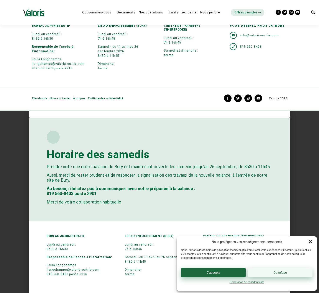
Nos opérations (151, 12)
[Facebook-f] (278, 12)
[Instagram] (291, 12)
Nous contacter (60, 98)
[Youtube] (297, 12)
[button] (310, 241)
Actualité (189, 12)
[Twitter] (284, 12)
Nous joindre (210, 12)
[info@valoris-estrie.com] (233, 35)
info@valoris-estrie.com (259, 35)
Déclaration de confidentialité (247, 282)
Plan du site (39, 98)
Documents (126, 12)
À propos (79, 98)
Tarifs (174, 12)
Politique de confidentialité (105, 98)
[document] (159, 202)
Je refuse (280, 272)
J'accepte (213, 272)
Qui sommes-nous (96, 12)
